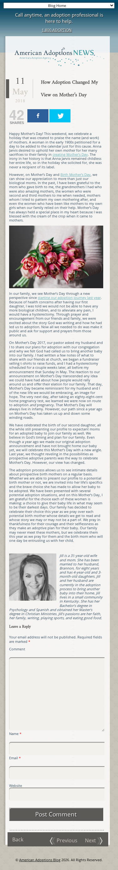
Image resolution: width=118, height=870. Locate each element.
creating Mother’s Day (70, 154)
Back (17, 839)
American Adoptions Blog (39, 859)
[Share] (37, 115)
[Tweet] (59, 115)
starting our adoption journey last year (69, 297)
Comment (17, 649)
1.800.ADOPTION (57, 30)
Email (15, 758)
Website (15, 785)
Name (15, 734)
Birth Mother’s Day (75, 174)
